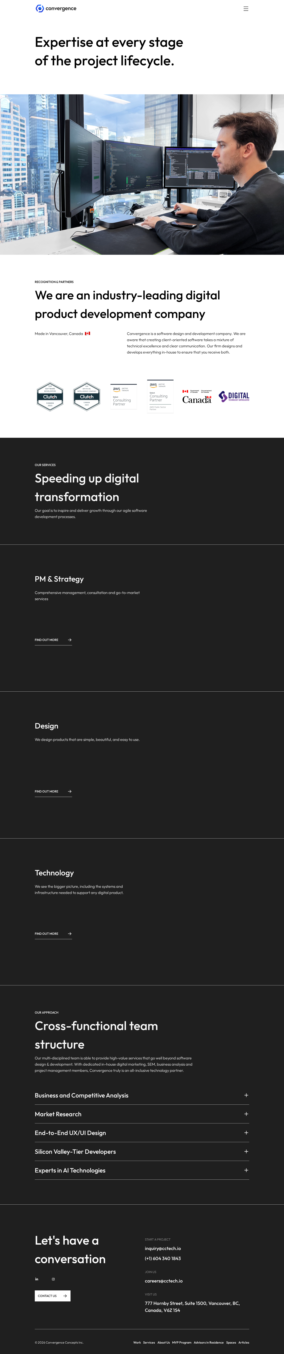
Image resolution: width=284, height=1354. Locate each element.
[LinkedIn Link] (37, 1279)
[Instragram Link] (51, 1279)
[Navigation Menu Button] (246, 9)
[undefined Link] (56, 8)
